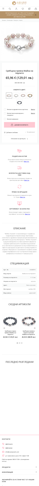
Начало (4, 20)
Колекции (10, 20)
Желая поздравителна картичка (17, 109)
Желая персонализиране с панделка (15, 114)
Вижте (33, 109)
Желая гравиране (12, 119)
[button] (17, 343)
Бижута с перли (18, 20)
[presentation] (4, 328)
